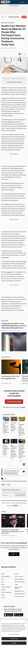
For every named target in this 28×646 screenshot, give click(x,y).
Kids (2, 581)
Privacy (3, 597)
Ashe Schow (4, 48)
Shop (2, 579)
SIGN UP (24, 17)
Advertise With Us (6, 587)
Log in (23, 407)
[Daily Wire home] (14, 17)
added (9, 272)
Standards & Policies (20, 593)
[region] (14, 632)
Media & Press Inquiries (18, 587)
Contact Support (19, 576)
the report (6, 257)
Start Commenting (14, 402)
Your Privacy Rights (20, 582)
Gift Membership (19, 579)
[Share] (25, 54)
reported (10, 122)
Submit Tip (14, 554)
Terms (3, 595)
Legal (16, 584)
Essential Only (14, 638)
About (3, 584)
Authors (3, 589)
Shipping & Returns (19, 591)
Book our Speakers (6, 592)
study (4, 98)
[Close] (26, 621)
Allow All (14, 643)
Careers (17, 574)
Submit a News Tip (19, 596)
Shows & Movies (5, 576)
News (2, 574)
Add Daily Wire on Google (15, 82)
